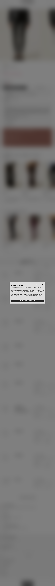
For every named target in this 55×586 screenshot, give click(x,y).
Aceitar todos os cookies (27, 300)
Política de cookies (32, 294)
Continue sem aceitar (39, 284)
